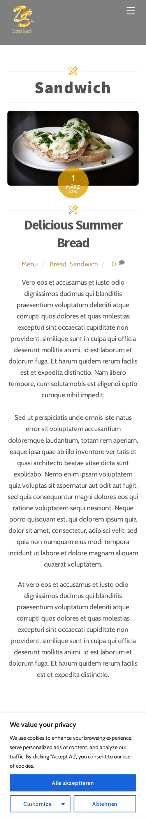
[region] (73, 766)
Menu (29, 264)
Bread (58, 264)
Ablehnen (105, 803)
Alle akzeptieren (73, 782)
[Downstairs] (23, 30)
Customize (37, 803)
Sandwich (84, 264)
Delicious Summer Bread (73, 233)
